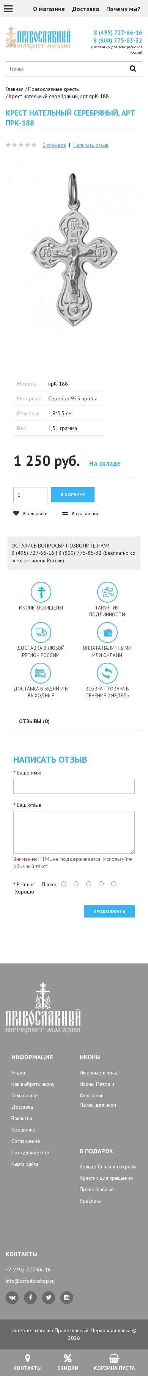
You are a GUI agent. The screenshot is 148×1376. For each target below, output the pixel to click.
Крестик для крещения (106, 1177)
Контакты (27, 1368)
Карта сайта (24, 1163)
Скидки (68, 1368)
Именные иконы (98, 1072)
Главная (15, 89)
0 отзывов (54, 144)
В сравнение (85, 513)
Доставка (85, 9)
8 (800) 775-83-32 (117, 40)
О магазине (49, 9)
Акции (18, 1072)
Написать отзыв (91, 144)
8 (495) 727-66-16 (118, 32)
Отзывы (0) (34, 721)
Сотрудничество (30, 1152)
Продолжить (109, 911)
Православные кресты (54, 89)
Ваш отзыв (29, 804)
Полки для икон (98, 1104)
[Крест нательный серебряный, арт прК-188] (74, 252)
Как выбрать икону (33, 1084)
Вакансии (21, 1118)
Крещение (23, 1129)
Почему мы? (123, 9)
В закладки (34, 513)
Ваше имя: (29, 772)
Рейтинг (25, 884)
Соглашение (25, 1141)
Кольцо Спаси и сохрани (108, 1166)
